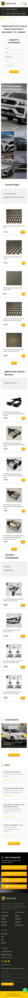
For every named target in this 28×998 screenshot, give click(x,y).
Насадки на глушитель (10, 383)
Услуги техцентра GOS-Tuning (15, 13)
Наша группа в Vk (16, 874)
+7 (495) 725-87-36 (6, 951)
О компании (4, 916)
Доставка (18, 919)
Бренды (3, 943)
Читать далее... (8, 780)
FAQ (2, 940)
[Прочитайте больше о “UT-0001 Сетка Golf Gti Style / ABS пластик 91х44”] (23, 232)
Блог (2, 937)
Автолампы (7, 567)
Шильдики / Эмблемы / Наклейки (14, 197)
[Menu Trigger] (25, 3)
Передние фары (8, 570)
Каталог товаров (11, 9)
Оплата (17, 916)
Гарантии (17, 922)
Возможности (19, 925)
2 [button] (14, 748)
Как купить (4, 934)
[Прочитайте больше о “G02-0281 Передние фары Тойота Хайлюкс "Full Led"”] (23, 636)
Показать (14, 71)
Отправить (7, 984)
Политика (4, 925)
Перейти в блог (14, 843)
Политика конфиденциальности (14, 995)
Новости (3, 919)
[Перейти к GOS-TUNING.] (2, 18)
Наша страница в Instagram (15, 867)
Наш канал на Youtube (15, 886)
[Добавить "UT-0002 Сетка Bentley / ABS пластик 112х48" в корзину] (23, 263)
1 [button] (10, 748)
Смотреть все (14, 754)
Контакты (4, 922)
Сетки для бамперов (10, 193)
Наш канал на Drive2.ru (15, 880)
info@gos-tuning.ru (6, 954)
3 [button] (17, 748)
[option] (14, 107)
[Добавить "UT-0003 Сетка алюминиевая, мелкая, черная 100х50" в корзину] (23, 293)
